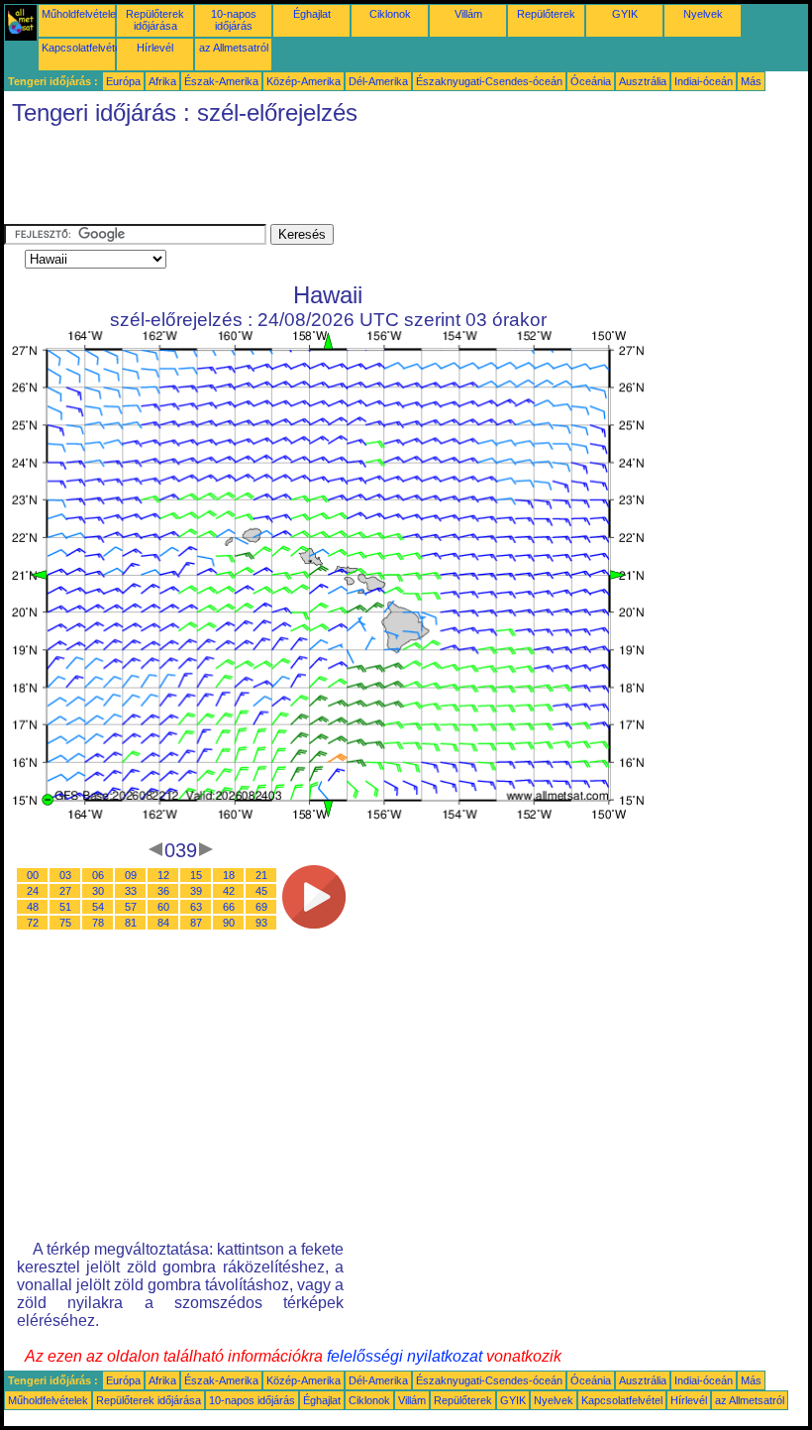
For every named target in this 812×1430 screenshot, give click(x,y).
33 (131, 891)
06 (98, 875)
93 (261, 923)
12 (163, 875)
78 (98, 923)
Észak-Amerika (221, 81)
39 (196, 891)
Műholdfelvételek (82, 14)
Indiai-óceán (703, 81)
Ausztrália (642, 81)
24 (33, 891)
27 (65, 891)
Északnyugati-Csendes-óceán (489, 81)
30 (98, 891)
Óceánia (590, 81)
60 (163, 907)
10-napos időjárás (233, 20)
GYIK (625, 14)
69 (261, 907)
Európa (123, 81)
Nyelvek (703, 14)
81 (131, 923)
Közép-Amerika (303, 81)
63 (196, 907)
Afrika (162, 81)
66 (229, 907)
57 (131, 907)
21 (261, 875)
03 (65, 875)
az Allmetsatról (233, 48)
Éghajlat (312, 14)
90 (229, 923)
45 (261, 891)
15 (196, 875)
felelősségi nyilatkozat (404, 1356)
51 (65, 907)
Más (751, 81)
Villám (468, 14)
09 (131, 875)
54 (98, 907)
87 (196, 923)
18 (229, 875)
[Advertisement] (364, 179)
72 (33, 923)
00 (33, 875)
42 (229, 891)
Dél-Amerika (378, 81)
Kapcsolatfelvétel (82, 48)
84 (163, 923)
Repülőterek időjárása (155, 20)
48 (33, 907)
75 (65, 923)
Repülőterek (546, 14)
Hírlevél (155, 48)
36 (163, 891)
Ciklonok (390, 14)
